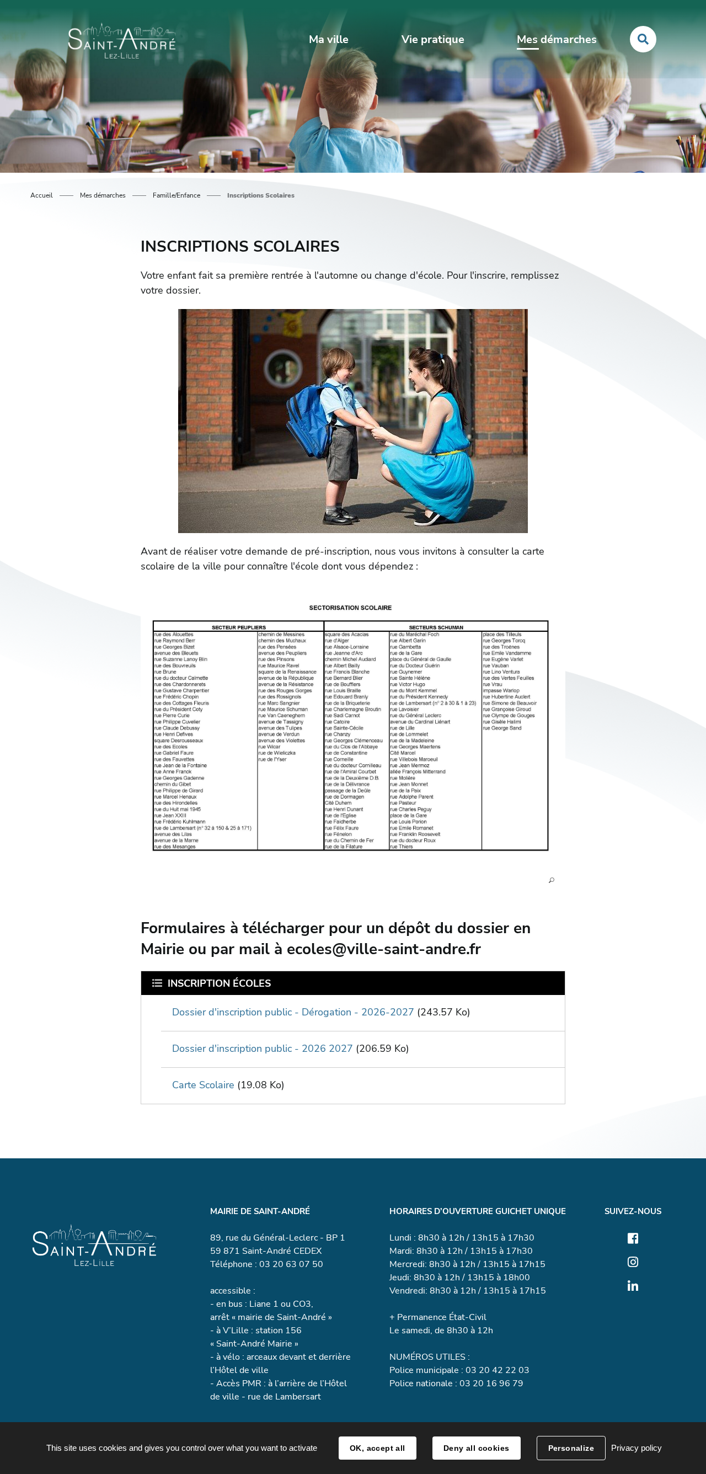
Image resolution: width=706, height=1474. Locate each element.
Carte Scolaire (203, 1085)
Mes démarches (103, 195)
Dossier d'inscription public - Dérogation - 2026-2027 (293, 1012)
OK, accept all (377, 1448)
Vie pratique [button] (433, 39)
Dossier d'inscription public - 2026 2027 (262, 1048)
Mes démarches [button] (557, 39)
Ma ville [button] (329, 39)
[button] (353, 735)
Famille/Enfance (176, 195)
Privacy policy (636, 1447)
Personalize (571, 1448)
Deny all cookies (476, 1448)
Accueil (41, 195)
